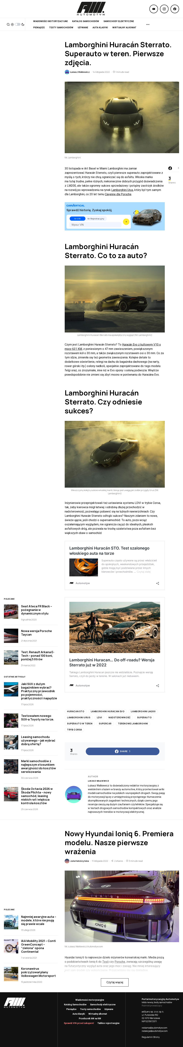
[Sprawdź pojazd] (126, 221)
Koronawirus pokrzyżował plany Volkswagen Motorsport (38, 972)
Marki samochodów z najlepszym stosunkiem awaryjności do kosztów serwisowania (38, 766)
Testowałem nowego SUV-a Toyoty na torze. (37, 717)
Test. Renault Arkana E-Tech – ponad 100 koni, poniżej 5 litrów (37, 655)
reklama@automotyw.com (154, 1027)
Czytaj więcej (115, 982)
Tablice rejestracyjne (108, 1023)
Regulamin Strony (151, 1037)
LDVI (99, 717)
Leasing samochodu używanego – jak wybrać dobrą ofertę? (38, 740)
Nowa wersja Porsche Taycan (36, 633)
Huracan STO (75, 711)
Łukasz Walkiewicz (98, 781)
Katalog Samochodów (75, 1004)
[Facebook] (174, 9)
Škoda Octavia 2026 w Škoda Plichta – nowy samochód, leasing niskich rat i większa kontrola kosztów (37, 796)
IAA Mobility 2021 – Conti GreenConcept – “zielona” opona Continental (38, 946)
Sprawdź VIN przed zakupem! (79, 1023)
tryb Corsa (74, 729)
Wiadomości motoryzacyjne (89, 1000)
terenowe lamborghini (133, 723)
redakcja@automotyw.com (155, 1031)
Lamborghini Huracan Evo (108, 711)
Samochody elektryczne (103, 1004)
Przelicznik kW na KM (90, 1018)
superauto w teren (79, 723)
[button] (8, 24)
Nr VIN (77, 218)
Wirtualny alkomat (97, 1014)
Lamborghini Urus (122, 190)
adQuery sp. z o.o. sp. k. (153, 1011)
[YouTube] (153, 9)
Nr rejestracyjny (96, 218)
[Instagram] (164, 9)
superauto (144, 717)
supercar (105, 723)
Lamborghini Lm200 (143, 711)
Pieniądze (71, 1009)
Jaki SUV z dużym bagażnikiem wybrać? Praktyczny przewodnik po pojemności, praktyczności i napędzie (39, 691)
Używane (108, 1009)
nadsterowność (119, 717)
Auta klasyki (79, 1014)
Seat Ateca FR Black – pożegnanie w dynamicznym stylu (36, 609)
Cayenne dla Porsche (118, 194)
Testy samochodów (90, 1009)
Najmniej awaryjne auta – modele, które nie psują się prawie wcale (38, 920)
